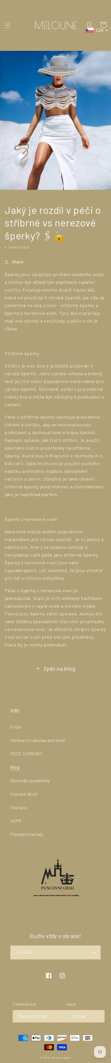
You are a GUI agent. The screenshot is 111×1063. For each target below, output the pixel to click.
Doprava (18, 807)
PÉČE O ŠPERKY (26, 753)
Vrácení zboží (23, 793)
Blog (15, 767)
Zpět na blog (59, 668)
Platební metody (27, 834)
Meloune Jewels (61, 1057)
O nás (15, 726)
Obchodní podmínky (30, 780)
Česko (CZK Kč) (33, 1016)
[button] (8, 25)
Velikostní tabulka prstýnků (37, 740)
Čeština (79, 1016)
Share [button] (18, 261)
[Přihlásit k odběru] (94, 952)
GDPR (15, 820)
